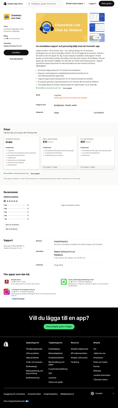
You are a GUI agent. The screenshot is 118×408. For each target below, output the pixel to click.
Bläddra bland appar (74, 3)
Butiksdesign (31, 366)
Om (94, 349)
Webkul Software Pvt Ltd (13, 46)
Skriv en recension (12, 225)
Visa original (67, 88)
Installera (16, 52)
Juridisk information (101, 375)
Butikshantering (32, 378)
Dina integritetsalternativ (14, 401)
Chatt (56, 113)
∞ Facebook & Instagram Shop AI (23, 289)
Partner (96, 366)
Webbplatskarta (67, 394)
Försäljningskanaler (34, 349)
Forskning (75, 362)
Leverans (52, 378)
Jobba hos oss (99, 353)
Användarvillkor (34, 394)
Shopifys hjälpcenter (79, 349)
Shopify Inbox (16, 280)
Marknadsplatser (56, 353)
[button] (30, 282)
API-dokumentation (79, 353)
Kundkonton (59, 105)
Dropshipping (54, 349)
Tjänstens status (100, 379)
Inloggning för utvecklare (14, 394)
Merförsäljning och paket (56, 363)
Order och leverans (34, 362)
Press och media (100, 362)
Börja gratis (106, 3)
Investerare (98, 358)
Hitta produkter (32, 353)
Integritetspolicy (61, 241)
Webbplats (58, 255)
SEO (50, 373)
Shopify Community (79, 358)
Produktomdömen (56, 358)
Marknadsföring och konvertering (34, 372)
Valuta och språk (56, 382)
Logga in (92, 3)
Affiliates (97, 371)
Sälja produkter (32, 358)
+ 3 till (97, 37)
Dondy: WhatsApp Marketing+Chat (81, 280)
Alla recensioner (12, 229)
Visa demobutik (16, 59)
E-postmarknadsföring (58, 369)
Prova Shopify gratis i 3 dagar (59, 326)
